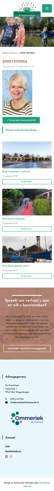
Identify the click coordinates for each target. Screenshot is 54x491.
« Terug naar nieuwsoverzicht (21, 120)
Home (5, 52)
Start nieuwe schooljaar (13, 218)
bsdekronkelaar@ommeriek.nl (25, 402)
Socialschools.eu (13, 451)
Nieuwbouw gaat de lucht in (15, 265)
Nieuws (14, 52)
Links (7, 446)
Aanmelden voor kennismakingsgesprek (27, 348)
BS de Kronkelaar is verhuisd (16, 171)
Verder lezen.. (27, 181)
